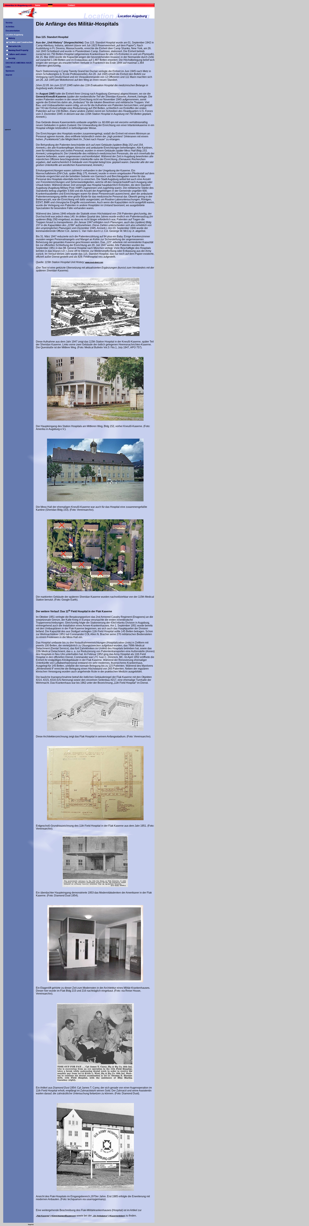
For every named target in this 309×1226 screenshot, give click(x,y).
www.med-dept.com (94, 262)
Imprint (30, 1224)
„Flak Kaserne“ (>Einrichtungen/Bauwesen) (56, 1216)
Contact (71, 5)
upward (8, 129)
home (37, 5)
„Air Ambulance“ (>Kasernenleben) (108, 1216)
